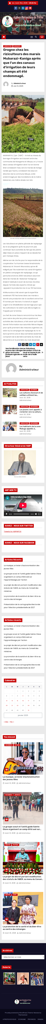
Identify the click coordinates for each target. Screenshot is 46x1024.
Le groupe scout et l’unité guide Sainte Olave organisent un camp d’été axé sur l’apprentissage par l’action (22, 576)
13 (6, 701)
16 (23, 701)
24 (28, 705)
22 (17, 705)
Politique (15, 845)
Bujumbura (34, 390)
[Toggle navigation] (31, 37)
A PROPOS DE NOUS (9, 1019)
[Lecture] (7, 514)
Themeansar (22, 1015)
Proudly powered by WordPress (16, 1013)
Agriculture (8, 46)
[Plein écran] (39, 514)
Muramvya (17, 46)
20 (6, 705)
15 (17, 701)
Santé (14, 895)
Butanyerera (34, 406)
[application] (23, 505)
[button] (36, 37)
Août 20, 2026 (25, 398)
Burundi (7, 845)
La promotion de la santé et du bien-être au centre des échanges (22, 927)
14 (12, 701)
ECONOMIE (22, 1019)
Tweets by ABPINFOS (12, 531)
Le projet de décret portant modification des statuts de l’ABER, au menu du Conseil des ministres (22, 588)
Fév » (12, 722)
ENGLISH (40, 1019)
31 (28, 710)
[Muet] (36, 514)
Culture (17, 745)
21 (12, 705)
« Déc (6, 722)
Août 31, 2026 (10, 783)
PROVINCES (32, 1019)
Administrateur (20, 83)
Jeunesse (17, 795)
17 (28, 701)
